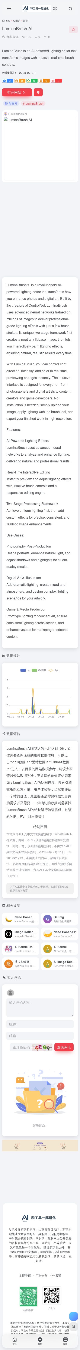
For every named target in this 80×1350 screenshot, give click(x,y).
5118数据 (18, 761)
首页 (7, 20)
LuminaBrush (16, 284)
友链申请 (25, 1275)
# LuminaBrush (33, 103)
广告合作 (42, 1275)
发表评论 (64, 1047)
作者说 (56, 1275)
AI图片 (16, 20)
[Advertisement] (40, 227)
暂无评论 (14, 977)
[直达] (35, 916)
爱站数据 (38, 761)
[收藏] (73, 29)
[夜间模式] (73, 1326)
